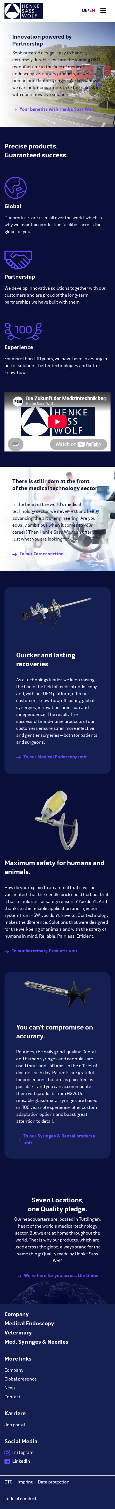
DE (84, 11)
